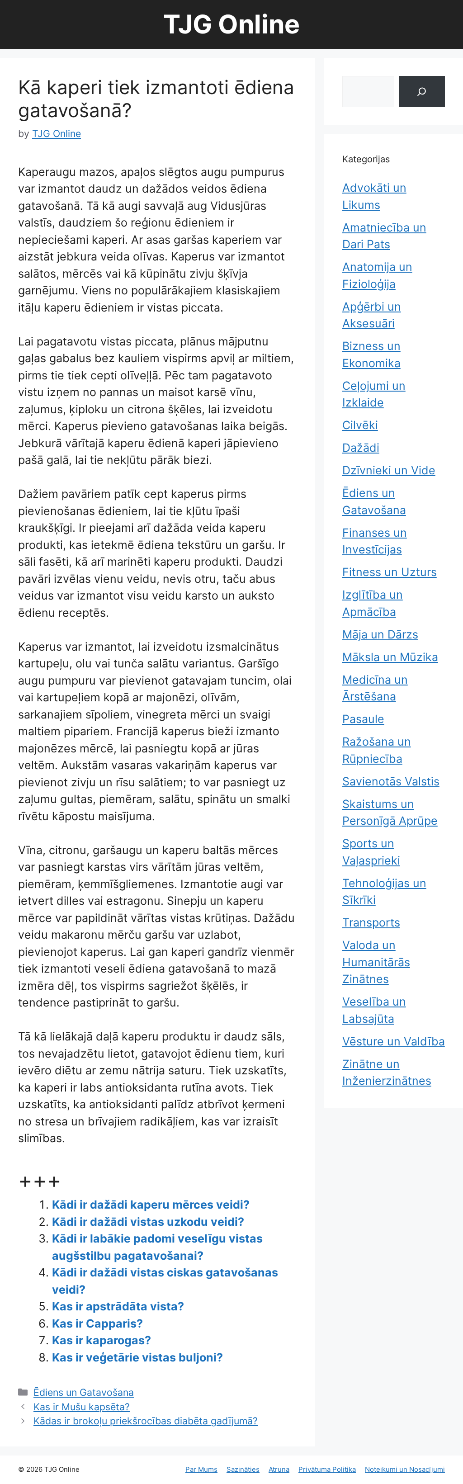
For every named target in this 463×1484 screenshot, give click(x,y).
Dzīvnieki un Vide (388, 470)
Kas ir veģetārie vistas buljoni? (137, 1357)
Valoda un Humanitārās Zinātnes (376, 962)
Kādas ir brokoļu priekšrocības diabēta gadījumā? (145, 1421)
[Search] (422, 91)
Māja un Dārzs (380, 634)
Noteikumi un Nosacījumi (405, 1469)
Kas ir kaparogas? (101, 1340)
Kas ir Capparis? (97, 1323)
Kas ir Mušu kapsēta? (81, 1407)
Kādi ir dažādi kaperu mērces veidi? (151, 1204)
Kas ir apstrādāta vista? (118, 1306)
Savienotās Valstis (390, 781)
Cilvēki (360, 425)
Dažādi (360, 447)
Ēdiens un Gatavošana (83, 1392)
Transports (371, 922)
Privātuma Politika (327, 1469)
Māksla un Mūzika (390, 657)
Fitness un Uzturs (389, 572)
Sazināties (243, 1469)
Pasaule (363, 719)
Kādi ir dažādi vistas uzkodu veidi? (148, 1222)
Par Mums (201, 1469)
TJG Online (231, 24)
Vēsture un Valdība (393, 1041)
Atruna (279, 1469)
